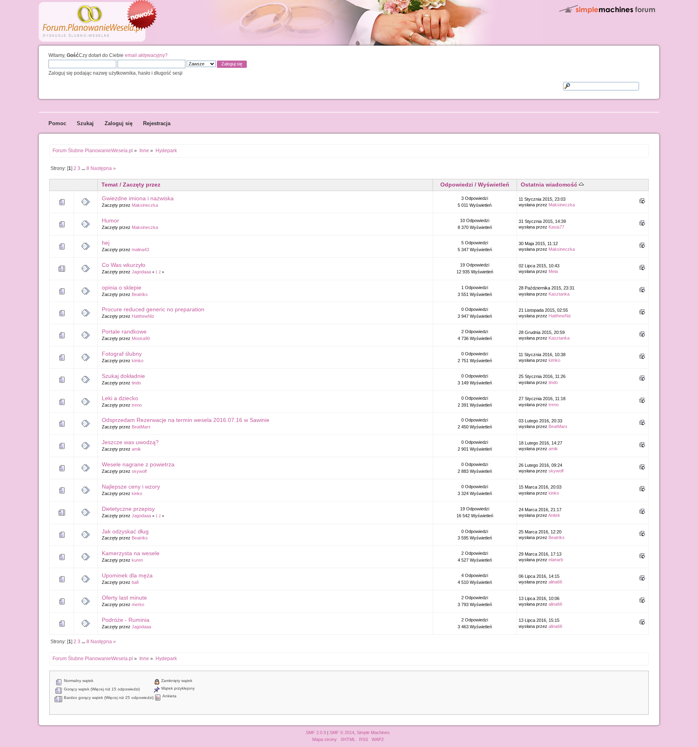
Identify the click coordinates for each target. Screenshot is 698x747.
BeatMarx (141, 426)
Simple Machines (373, 732)
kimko (137, 360)
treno (137, 405)
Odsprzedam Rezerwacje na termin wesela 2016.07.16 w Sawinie (185, 420)
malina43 (140, 249)
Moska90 (141, 338)
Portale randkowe (124, 331)
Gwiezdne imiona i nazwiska (138, 198)
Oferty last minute (124, 597)
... (84, 168)
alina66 (555, 581)
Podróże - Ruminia (125, 620)
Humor (110, 220)
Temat (109, 185)
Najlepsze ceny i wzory (131, 486)
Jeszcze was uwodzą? (130, 442)
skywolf (139, 471)
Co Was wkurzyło (123, 265)
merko (138, 604)
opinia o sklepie (121, 287)
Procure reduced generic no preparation (153, 309)
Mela (553, 271)
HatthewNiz (143, 316)
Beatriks (140, 294)
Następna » (103, 168)
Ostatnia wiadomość (550, 185)
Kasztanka (559, 294)
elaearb (556, 559)
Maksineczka (145, 205)
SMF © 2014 (342, 732)
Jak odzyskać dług (125, 531)
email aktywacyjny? (146, 55)
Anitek (554, 515)
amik (136, 449)
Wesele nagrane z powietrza (138, 464)
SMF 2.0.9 (316, 732)
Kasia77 (556, 227)
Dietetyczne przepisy (128, 509)
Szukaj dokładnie (123, 376)
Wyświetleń (493, 185)
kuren (137, 560)
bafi (135, 582)
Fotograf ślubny (122, 353)
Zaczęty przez (141, 185)
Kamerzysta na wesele (131, 553)
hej (105, 242)
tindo (136, 382)
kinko (137, 493)
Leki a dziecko (120, 398)
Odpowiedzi (456, 185)
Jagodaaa (141, 271)
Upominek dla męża (127, 575)
